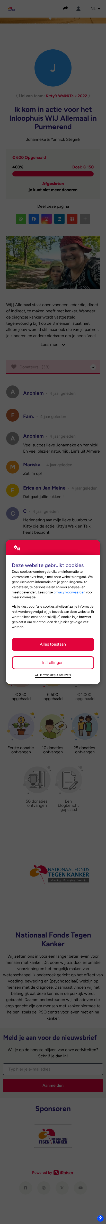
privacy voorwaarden (69, 592)
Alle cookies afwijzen (53, 675)
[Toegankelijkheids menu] (100, 1218)
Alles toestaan (53, 644)
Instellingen (53, 662)
